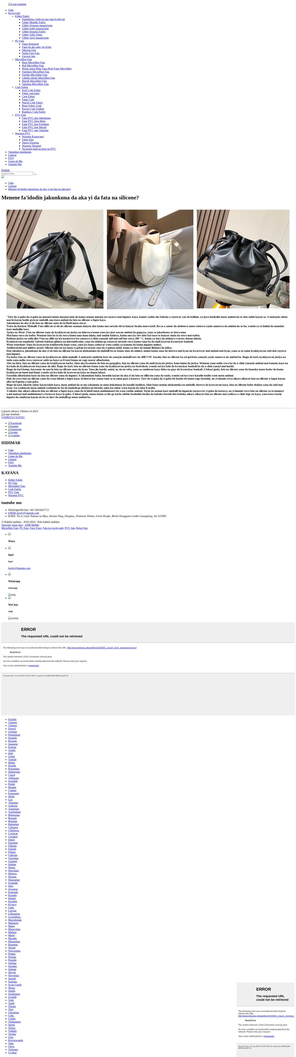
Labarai (12, 155)
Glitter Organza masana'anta (37, 25)
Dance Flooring (30, 142)
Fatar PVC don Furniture (35, 124)
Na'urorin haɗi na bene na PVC (39, 148)
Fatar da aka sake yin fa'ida (36, 47)
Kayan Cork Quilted (33, 108)
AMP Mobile (32, 525)
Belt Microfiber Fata (33, 65)
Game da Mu (15, 161)
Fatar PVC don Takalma (35, 130)
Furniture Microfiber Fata (35, 71)
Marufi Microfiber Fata (34, 81)
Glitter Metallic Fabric (34, 22)
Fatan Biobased (30, 44)
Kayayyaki (14, 13)
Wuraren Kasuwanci (33, 136)
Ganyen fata (28, 56)
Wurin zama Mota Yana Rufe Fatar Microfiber (47, 68)
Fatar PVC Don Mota (33, 121)
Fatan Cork (28, 99)
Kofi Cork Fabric (31, 90)
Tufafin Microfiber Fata (34, 74)
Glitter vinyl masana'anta (35, 37)
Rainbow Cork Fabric (34, 111)
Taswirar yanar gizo (12, 525)
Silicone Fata (29, 50)
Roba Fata (81, 528)
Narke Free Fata (30, 53)
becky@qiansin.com (19, 568)
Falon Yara (28, 139)
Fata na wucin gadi (53, 528)
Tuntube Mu (15, 164)
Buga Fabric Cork (31, 105)
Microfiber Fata (23, 59)
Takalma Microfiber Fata (35, 84)
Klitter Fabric (22, 16)
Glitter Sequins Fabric (34, 31)
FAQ (11, 158)
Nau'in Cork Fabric (32, 102)
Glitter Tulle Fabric (32, 34)
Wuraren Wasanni (31, 145)
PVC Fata (20, 114)
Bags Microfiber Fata (33, 62)
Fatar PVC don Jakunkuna (36, 118)
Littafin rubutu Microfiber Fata (38, 77)
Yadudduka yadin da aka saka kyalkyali (43, 19)
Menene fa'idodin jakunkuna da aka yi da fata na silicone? (39, 189)
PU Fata (19, 40)
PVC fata (70, 528)
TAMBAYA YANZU (13, 417)
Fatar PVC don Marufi (34, 127)
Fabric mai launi (30, 93)
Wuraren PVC (22, 133)
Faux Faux (35, 528)
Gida (11, 10)
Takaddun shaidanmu (19, 152)
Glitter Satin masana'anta (35, 28)
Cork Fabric (21, 87)
